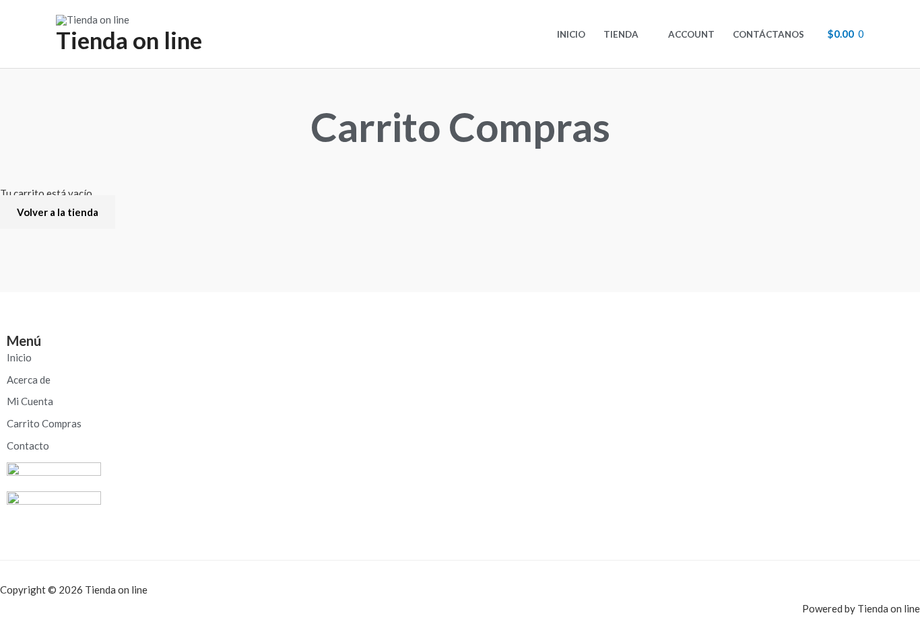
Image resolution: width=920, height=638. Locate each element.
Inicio (571, 34)
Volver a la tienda (57, 212)
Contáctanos (768, 34)
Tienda (620, 34)
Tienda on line (129, 40)
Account (691, 34)
